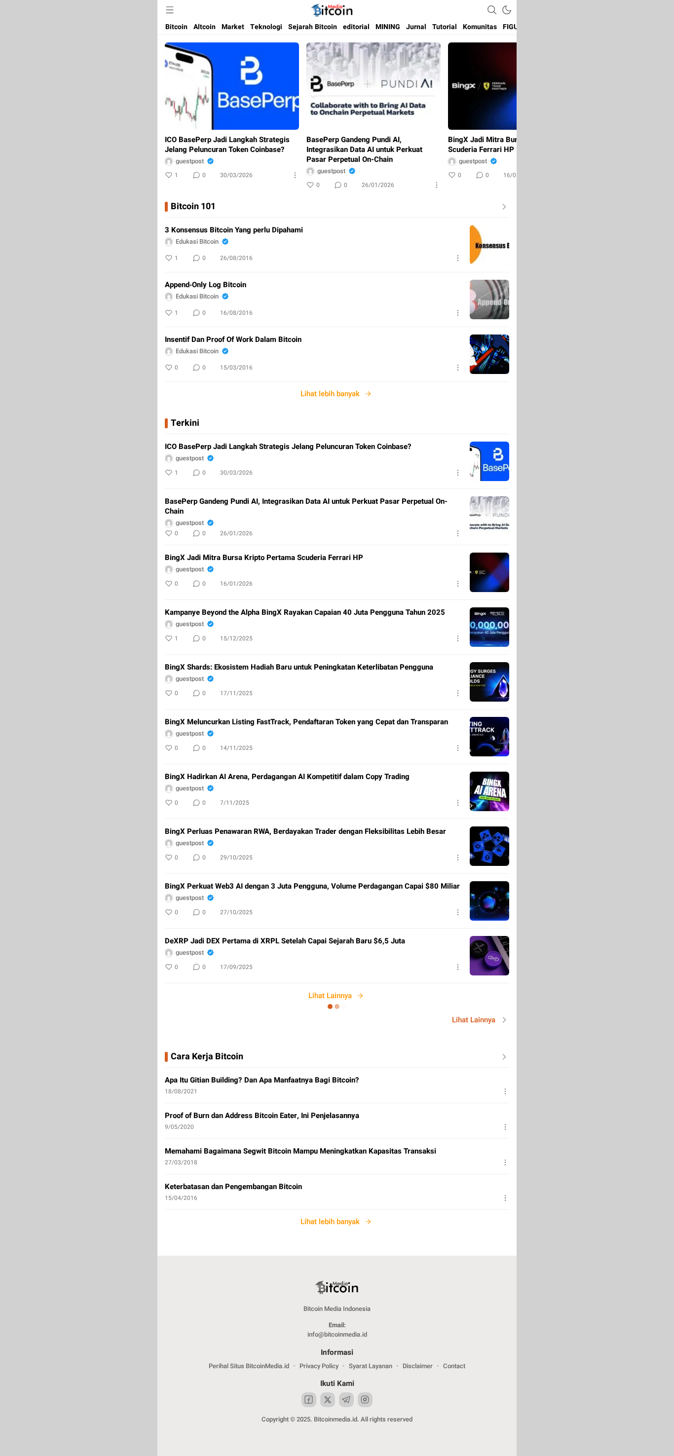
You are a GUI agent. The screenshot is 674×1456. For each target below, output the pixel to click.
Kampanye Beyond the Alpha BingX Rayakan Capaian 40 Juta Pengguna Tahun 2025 (305, 612)
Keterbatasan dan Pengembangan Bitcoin (233, 1187)
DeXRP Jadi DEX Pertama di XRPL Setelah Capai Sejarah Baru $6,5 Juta (285, 941)
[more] (502, 207)
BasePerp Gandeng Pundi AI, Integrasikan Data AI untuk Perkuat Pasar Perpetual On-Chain (364, 149)
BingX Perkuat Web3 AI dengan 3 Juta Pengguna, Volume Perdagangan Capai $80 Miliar (312, 886)
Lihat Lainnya (330, 995)
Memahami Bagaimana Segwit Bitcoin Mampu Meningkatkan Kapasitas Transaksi (300, 1151)
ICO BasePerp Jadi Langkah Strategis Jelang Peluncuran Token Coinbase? (227, 144)
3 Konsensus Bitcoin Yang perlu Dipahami (234, 230)
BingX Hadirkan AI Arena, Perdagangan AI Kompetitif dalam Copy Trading (287, 777)
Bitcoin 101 (193, 206)
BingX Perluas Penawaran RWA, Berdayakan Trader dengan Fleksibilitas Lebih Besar (305, 831)
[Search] (492, 10)
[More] (295, 175)
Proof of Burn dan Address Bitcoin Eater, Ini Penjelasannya (262, 1115)
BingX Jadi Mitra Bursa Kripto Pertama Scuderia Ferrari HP (513, 144)
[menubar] (170, 10)
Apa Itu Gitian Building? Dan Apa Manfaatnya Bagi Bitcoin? (262, 1080)
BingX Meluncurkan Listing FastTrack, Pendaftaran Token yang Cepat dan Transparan (306, 722)
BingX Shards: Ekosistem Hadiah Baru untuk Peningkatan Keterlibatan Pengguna (299, 667)
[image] (489, 244)
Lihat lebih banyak (330, 393)
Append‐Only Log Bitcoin (205, 285)
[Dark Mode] (506, 10)
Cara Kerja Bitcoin (207, 1056)
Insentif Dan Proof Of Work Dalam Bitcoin (233, 339)
